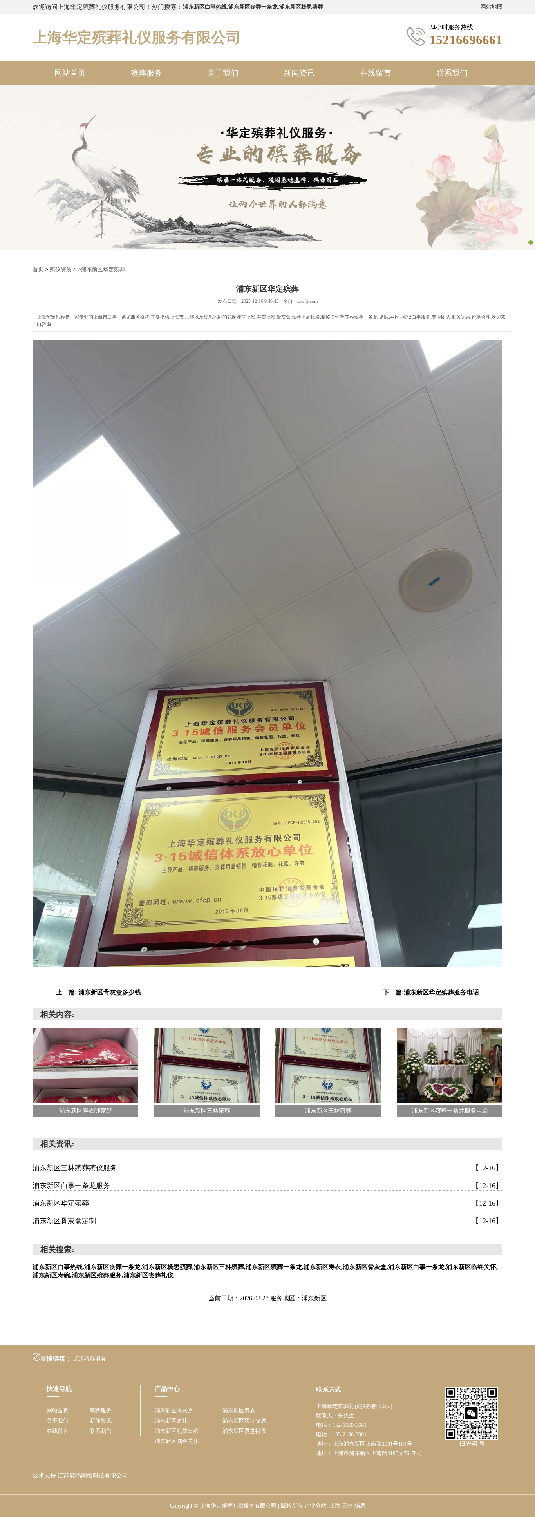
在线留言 (375, 73)
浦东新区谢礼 (171, 1421)
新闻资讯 (299, 73)
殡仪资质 (61, 269)
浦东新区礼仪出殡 (177, 1431)
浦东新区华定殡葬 (267, 1203)
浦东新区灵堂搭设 (244, 1431)
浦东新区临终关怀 (177, 1441)
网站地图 (491, 7)
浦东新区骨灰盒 (174, 1411)
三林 (347, 1506)
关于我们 (223, 73)
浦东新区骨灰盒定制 (267, 1221)
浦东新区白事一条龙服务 (267, 1185)
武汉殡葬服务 (89, 1359)
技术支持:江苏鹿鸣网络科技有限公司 (80, 1475)
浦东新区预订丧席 (244, 1421)
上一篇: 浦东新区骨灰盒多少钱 (98, 992)
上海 (334, 1506)
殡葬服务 (146, 73)
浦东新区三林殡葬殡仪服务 (267, 1168)
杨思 (359, 1506)
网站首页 (70, 73)
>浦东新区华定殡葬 (101, 269)
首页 (38, 269)
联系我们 (452, 73)
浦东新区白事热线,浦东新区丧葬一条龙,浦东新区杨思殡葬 (253, 7)
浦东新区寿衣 (238, 1411)
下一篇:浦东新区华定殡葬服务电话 (431, 992)
